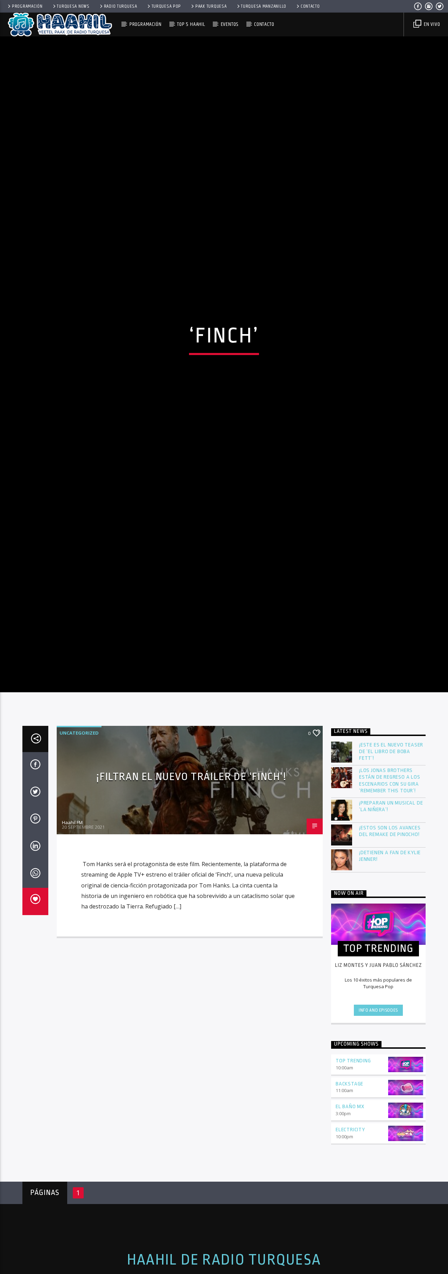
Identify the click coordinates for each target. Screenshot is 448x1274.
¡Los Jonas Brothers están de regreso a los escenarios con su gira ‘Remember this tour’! (389, 837)
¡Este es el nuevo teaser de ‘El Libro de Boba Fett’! (391, 808)
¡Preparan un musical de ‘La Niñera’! (391, 863)
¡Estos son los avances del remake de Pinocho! (390, 888)
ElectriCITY (350, 1186)
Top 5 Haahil (191, 24)
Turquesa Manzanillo (263, 6)
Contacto (310, 6)
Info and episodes (378, 1067)
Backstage (349, 1141)
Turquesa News (73, 6)
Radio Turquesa (120, 6)
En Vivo (431, 24)
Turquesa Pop (166, 6)
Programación (27, 6)
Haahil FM (72, 879)
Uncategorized (79, 789)
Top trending (353, 1117)
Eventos (230, 24)
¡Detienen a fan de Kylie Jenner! (390, 912)
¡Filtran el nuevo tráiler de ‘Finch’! (191, 833)
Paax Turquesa (210, 6)
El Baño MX (350, 1163)
